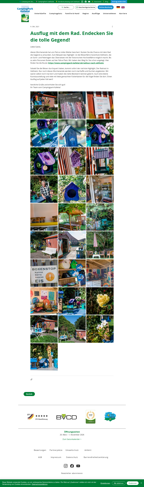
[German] (118, 7)
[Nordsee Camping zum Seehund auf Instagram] (82, 1)
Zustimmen (133, 483)
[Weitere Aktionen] (112, 26)
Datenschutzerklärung (39, 484)
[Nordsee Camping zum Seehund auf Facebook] (85, 1)
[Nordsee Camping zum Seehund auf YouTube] (89, 1)
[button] (40, 457)
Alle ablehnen (119, 483)
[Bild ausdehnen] (44, 105)
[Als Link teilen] (31, 379)
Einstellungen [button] (105, 483)
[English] (123, 7)
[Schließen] (141, 483)
